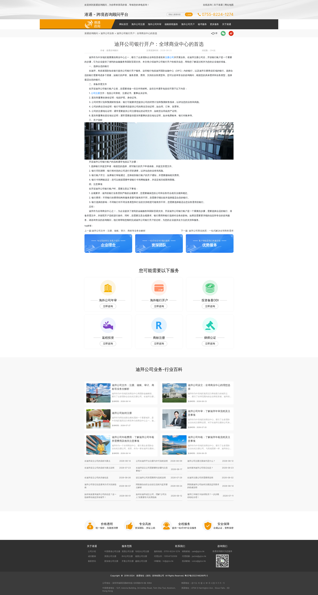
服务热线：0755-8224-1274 (167, 551)
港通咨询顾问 (91, 33)
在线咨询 (207, 4)
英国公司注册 (128, 551)
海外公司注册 (138, 24)
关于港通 (218, 4)
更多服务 (214, 24)
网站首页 (123, 24)
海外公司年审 (154, 24)
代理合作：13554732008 (165, 556)
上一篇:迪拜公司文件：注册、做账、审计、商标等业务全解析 (114, 230)
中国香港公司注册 (112, 551)
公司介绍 (92, 551)
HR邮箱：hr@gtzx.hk (163, 561)
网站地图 (229, 4)
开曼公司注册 (128, 561)
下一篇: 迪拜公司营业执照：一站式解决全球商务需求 (207, 230)
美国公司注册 (110, 556)
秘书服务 (202, 24)
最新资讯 (92, 561)
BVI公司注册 (127, 556)
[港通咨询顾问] (92, 24)
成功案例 (92, 556)
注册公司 (169, 57)
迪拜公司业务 (107, 33)
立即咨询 (108, 306)
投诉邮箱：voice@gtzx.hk (194, 561)
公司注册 (95, 93)
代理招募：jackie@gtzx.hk (194, 556)
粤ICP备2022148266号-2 (196, 575)
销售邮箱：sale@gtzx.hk (193, 551)
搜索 (190, 14)
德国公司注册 (141, 556)
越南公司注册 (141, 561)
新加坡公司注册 (111, 561)
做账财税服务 (171, 24)
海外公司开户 (188, 24)
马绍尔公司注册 (142, 551)
